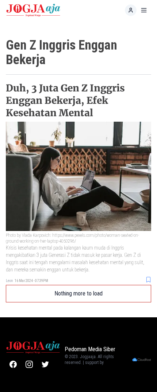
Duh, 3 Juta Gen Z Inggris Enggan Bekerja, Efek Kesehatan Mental (65, 100)
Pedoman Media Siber (90, 349)
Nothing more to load (78, 293)
